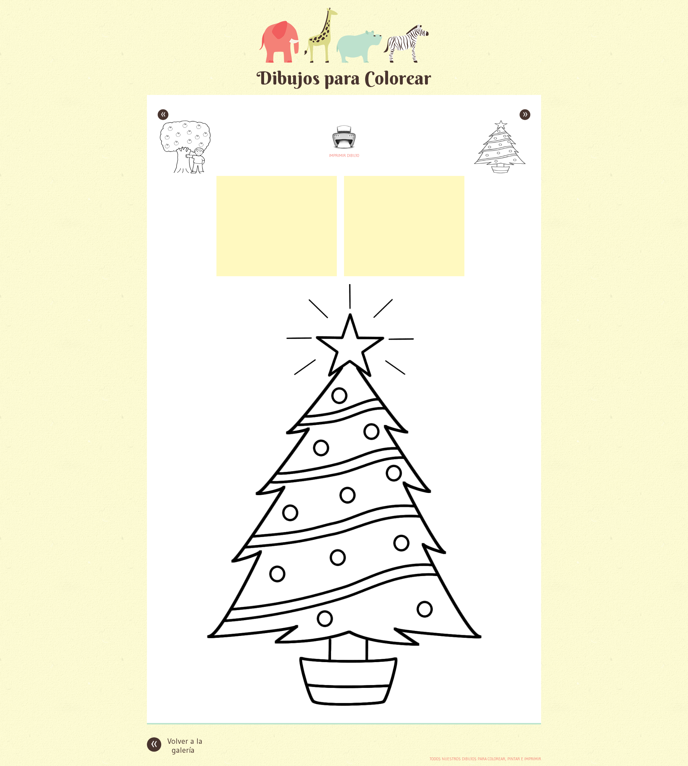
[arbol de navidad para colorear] (344, 712)
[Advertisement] (276, 226)
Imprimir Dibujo (344, 155)
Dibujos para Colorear (344, 78)
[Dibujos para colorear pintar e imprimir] (344, 35)
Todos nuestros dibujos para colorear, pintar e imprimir (485, 758)
